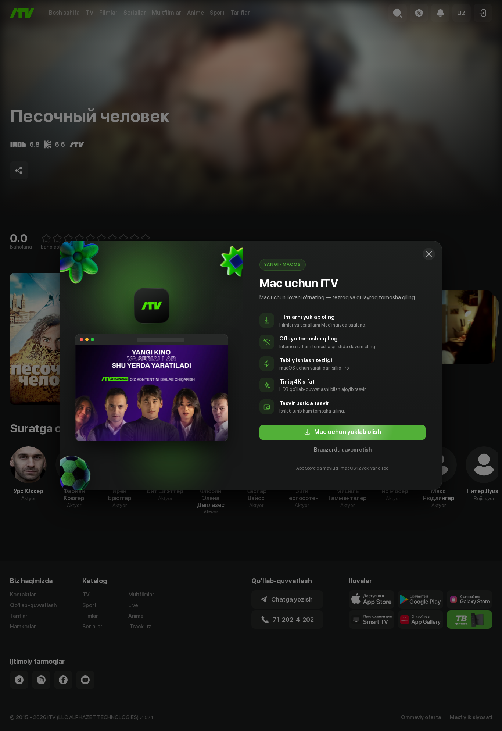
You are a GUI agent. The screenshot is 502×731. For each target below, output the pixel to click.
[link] (342, 432)
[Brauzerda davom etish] (429, 254)
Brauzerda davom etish (343, 449)
